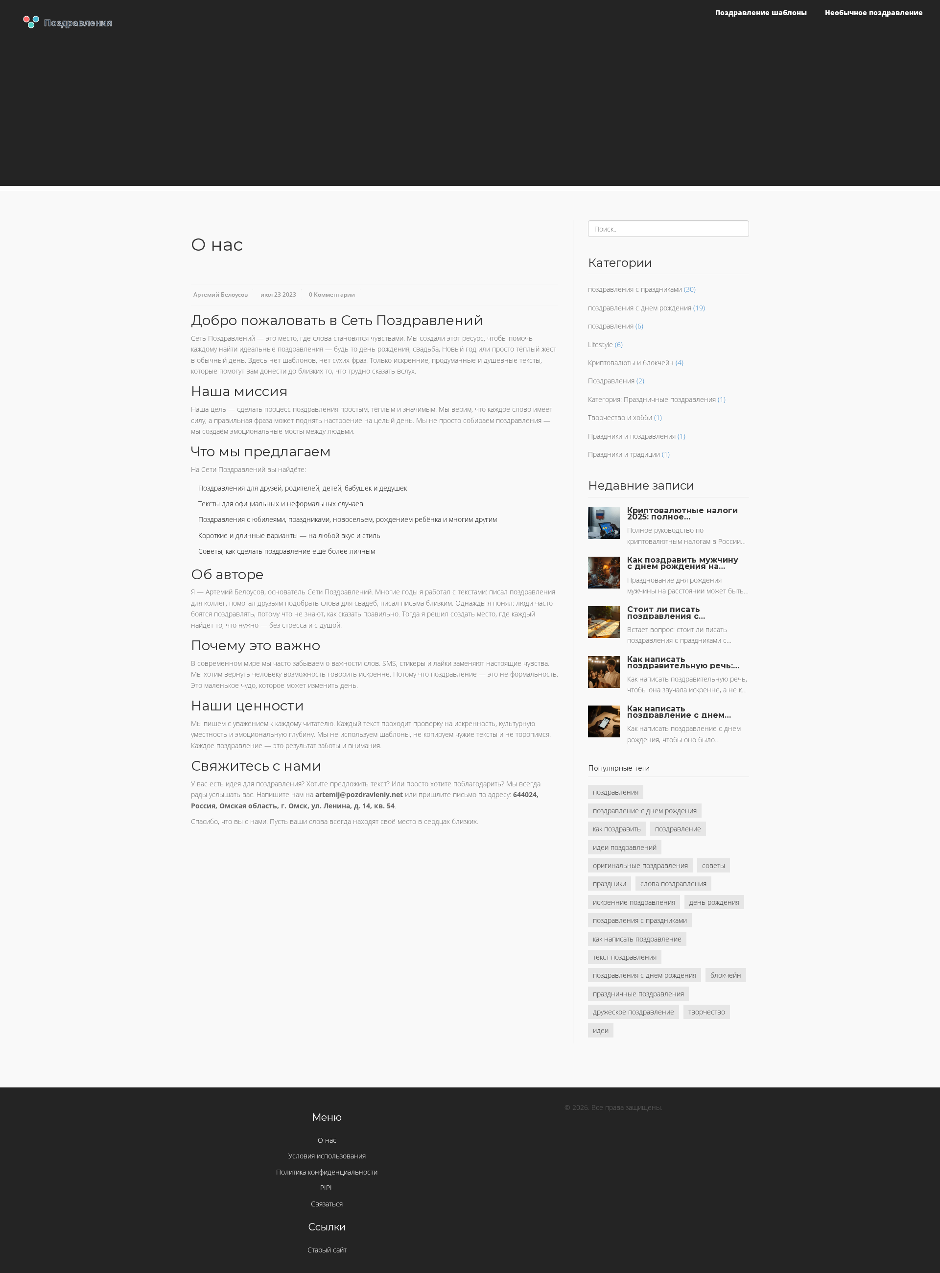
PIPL (326, 1187)
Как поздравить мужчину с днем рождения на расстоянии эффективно (682, 563)
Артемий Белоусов (220, 294)
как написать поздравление (637, 938)
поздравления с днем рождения (639, 307)
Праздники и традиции (624, 454)
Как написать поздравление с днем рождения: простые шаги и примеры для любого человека (676, 712)
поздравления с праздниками (635, 289)
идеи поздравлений (625, 847)
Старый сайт (327, 1249)
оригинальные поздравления (640, 865)
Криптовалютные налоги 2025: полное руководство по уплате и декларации (683, 513)
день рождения (714, 902)
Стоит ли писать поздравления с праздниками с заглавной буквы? (666, 612)
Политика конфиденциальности (326, 1172)
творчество (706, 1011)
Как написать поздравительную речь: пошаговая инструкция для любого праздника (680, 662)
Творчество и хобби (620, 417)
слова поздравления (673, 883)
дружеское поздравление (633, 1011)
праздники (609, 883)
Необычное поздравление (874, 12)
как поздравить (617, 828)
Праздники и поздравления (632, 436)
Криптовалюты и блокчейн (631, 362)
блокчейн (725, 975)
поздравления (611, 325)
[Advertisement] (470, 117)
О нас (327, 1140)
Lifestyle (600, 344)
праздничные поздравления (638, 993)
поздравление (678, 828)
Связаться (327, 1203)
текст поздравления (625, 957)
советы (713, 865)
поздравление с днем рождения (645, 810)
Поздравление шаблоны (761, 12)
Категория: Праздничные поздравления (652, 399)
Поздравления (611, 380)
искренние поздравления (634, 902)
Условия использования (327, 1155)
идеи (601, 1030)
